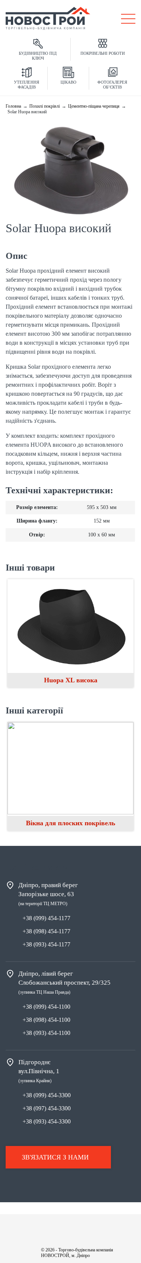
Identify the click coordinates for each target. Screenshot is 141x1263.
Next (126, 779)
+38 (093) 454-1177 (46, 944)
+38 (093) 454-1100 (46, 1033)
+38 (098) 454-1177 (46, 931)
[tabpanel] (70, 776)
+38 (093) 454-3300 (47, 1121)
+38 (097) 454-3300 (47, 1108)
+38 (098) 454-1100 (46, 1020)
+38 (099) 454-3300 (47, 1095)
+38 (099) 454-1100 (46, 1006)
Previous (15, 779)
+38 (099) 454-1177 (46, 918)
